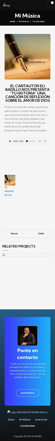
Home (12, 21)
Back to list (27, 234)
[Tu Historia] (10, 179)
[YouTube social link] (27, 384)
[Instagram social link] (24, 384)
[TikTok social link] (34, 384)
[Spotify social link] (31, 384)
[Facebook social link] (20, 384)
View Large (50, 255)
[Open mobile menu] (42, 5)
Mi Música (24, 21)
